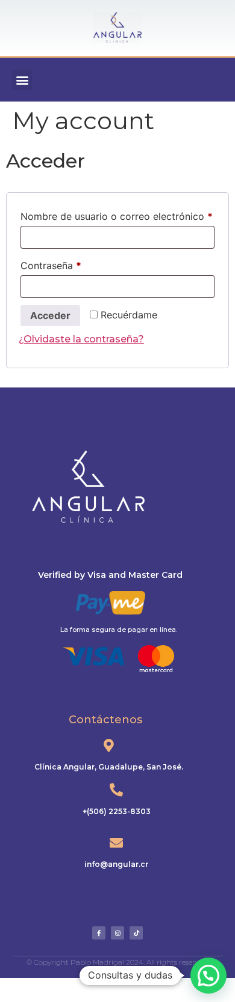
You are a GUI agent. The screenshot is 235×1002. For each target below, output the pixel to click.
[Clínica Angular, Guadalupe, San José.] (108, 745)
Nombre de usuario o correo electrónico (117, 214)
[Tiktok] (136, 933)
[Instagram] (117, 933)
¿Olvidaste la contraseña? (81, 339)
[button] (22, 80)
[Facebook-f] (98, 933)
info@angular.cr (116, 864)
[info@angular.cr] (116, 842)
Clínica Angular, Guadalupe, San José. (108, 766)
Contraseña (76, 264)
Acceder (50, 315)
